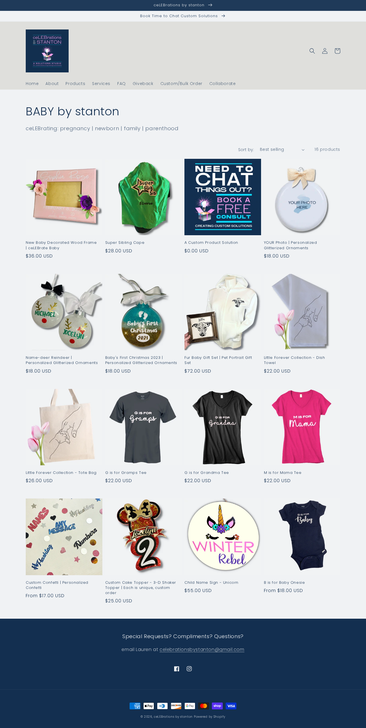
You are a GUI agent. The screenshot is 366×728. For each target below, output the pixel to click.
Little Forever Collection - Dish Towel (294, 360)
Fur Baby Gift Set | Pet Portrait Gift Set (218, 360)
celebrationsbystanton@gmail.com (202, 649)
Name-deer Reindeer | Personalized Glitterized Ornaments (62, 360)
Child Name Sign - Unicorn (211, 582)
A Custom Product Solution (211, 242)
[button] (312, 51)
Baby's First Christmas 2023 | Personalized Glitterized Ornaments (141, 360)
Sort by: (246, 150)
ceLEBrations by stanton (173, 717)
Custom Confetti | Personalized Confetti (57, 585)
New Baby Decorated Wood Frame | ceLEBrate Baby (61, 245)
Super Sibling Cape (125, 242)
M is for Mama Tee (283, 472)
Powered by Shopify (209, 717)
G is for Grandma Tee (206, 472)
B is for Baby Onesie (284, 582)
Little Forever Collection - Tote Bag (61, 472)
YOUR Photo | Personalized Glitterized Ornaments (290, 245)
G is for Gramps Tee (126, 472)
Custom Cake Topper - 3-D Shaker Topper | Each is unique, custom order (140, 588)
